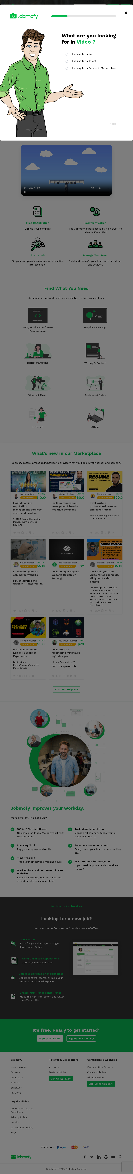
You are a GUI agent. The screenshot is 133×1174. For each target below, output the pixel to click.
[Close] (126, 13)
